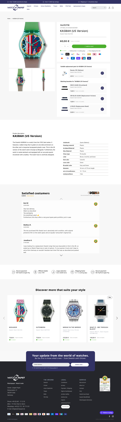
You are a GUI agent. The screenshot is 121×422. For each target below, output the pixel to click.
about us (81, 385)
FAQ (80, 391)
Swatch (46, 382)
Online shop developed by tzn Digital (105, 419)
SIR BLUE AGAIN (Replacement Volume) (83, 96)
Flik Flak (46, 397)
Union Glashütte (48, 388)
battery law (64, 397)
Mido (45, 394)
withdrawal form (65, 403)
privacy (63, 385)
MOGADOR (13, 327)
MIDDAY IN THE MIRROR (72, 327)
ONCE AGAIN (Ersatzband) (78, 85)
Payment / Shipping (66, 388)
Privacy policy (53, 368)
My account (82, 382)
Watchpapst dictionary (85, 400)
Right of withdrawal (66, 391)
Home (8, 18)
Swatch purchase (84, 394)
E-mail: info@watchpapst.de (16, 409)
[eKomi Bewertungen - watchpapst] (105, 383)
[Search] (104, 7)
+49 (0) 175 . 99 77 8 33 (21, 406)
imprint (63, 400)
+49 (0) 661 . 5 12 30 (18, 401)
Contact (81, 388)
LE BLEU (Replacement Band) (79, 106)
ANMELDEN (78, 364)
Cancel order (65, 406)
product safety (65, 394)
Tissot (45, 391)
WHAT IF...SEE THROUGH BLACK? (99, 328)
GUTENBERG (40, 327)
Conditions (64, 382)
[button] (29, 6)
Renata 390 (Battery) (77, 70)
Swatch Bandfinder (84, 397)
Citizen (45, 385)
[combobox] (99, 7)
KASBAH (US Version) (18, 18)
